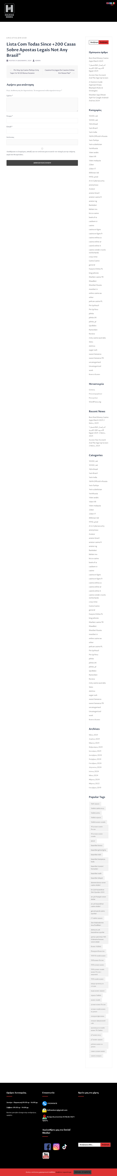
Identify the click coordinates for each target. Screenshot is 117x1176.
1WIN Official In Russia (98, 136)
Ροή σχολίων (93, 398)
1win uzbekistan (95, 144)
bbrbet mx (93, 209)
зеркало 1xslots (96, 995)
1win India (93, 132)
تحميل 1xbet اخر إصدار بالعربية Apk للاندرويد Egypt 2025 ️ (97, 68)
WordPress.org (95, 402)
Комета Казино (94, 374)
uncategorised (95, 362)
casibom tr (93, 221)
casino (91, 225)
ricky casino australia (97, 338)
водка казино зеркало (98, 991)
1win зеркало (95, 804)
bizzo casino (94, 213)
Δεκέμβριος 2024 (95, 755)
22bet (91, 164)
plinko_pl (92, 322)
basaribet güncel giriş (98, 850)
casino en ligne (95, 229)
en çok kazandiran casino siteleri (97, 905)
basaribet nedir (96, 873)
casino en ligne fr (95, 233)
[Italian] (113, 3)
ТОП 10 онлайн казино (98, 956)
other (91, 297)
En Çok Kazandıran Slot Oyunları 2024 (97, 891)
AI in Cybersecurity (96, 181)
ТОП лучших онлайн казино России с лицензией (97, 972)
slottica (92, 346)
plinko (91, 313)
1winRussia (93, 148)
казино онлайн (95, 1000)
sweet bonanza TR (96, 358)
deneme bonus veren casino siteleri (98, 884)
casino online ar (95, 242)
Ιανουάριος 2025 (95, 751)
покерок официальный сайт (98, 1022)
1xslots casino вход (97, 808)
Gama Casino (94, 261)
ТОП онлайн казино (97, 979)
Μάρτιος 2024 (94, 779)
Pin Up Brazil (94, 305)
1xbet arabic (94, 152)
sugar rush (93, 350)
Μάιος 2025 (93, 735)
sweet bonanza (95, 354)
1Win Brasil (93, 124)
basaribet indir (96, 855)
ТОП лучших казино (97, 965)
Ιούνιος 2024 (94, 771)
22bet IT (92, 169)
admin (38, 61)
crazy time (93, 257)
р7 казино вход (96, 1035)
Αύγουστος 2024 (95, 767)
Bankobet (93, 205)
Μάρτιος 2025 (94, 743)
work (91, 370)
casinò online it (95, 246)
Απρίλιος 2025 (94, 739)
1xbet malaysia (95, 160)
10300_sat (93, 120)
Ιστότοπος (10, 137)
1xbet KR (92, 156)
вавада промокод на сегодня (97, 985)
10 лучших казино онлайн (97, 835)
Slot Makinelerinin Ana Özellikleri (97, 924)
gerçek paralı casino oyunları (98, 912)
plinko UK (93, 317)
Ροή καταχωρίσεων (95, 394)
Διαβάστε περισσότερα (63, 1172)
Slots (91, 342)
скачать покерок (96, 1056)
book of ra (93, 217)
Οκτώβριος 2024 (95, 763)
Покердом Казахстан (97, 951)
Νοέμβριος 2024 (95, 759)
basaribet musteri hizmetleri (97, 867)
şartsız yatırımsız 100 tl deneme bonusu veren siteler (98, 939)
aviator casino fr (95, 197)
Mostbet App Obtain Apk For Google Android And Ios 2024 (98, 98)
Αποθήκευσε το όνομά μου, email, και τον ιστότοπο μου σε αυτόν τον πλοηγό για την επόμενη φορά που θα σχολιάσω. (41, 153)
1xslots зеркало (96, 818)
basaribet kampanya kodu (98, 860)
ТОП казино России (97, 960)
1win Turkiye (94, 140)
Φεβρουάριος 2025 (96, 747)
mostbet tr (93, 289)
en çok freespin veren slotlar (98, 898)
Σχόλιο (10, 95)
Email (9, 127)
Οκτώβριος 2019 (95, 787)
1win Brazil (93, 128)
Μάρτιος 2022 (94, 783)
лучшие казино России (98, 1005)
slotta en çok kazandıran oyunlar (97, 931)
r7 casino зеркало (96, 918)
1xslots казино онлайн (98, 822)
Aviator (92, 189)
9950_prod (93, 177)
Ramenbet (93, 330)
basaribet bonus (96, 846)
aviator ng (93, 201)
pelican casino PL (95, 301)
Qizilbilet (92, 326)
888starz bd (94, 173)
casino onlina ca (95, 237)
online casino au (95, 293)
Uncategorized (17, 38)
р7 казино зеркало (96, 1040)
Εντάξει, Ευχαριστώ (82, 1172)
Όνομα (10, 116)
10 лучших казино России (97, 828)
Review (92, 334)
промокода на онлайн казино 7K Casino (98, 1029)
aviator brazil (94, 193)
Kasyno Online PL (96, 269)
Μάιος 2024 (93, 775)
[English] (107, 3)
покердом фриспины (97, 1016)
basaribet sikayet (97, 878)
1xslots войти (95, 813)
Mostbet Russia (95, 285)
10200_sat (93, 116)
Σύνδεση (92, 390)
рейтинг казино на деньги (97, 1045)
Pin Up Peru (93, 309)
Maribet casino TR (96, 277)
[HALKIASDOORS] (9, 11)
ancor (93, 841)
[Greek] (110, 3)
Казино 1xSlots (96, 946)
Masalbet (93, 281)
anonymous (93, 185)
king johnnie (94, 273)
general (92, 265)
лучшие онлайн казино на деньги (98, 1010)
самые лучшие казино (98, 1051)
